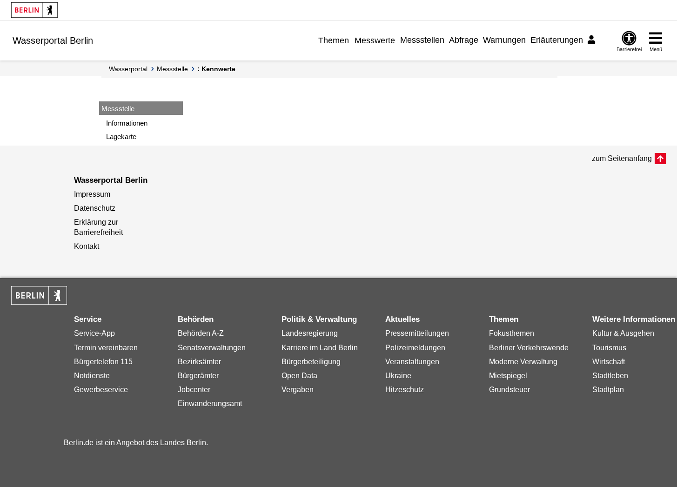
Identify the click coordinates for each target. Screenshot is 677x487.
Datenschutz (94, 208)
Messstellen (422, 40)
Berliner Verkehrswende (529, 348)
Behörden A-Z (201, 333)
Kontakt (86, 246)
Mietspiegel (508, 376)
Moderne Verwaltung (523, 362)
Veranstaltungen (412, 362)
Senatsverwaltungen (212, 348)
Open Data (299, 376)
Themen (333, 40)
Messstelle (172, 69)
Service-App (94, 333)
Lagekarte (121, 136)
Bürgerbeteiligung (311, 362)
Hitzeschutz (404, 390)
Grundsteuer (509, 390)
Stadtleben (610, 376)
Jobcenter (194, 390)
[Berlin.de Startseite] (34, 10)
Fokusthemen (511, 333)
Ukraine (398, 376)
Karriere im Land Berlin (320, 348)
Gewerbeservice (101, 390)
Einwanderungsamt (210, 403)
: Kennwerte (216, 69)
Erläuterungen (556, 40)
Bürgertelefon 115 (103, 362)
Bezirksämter (199, 362)
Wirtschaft (608, 362)
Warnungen (504, 40)
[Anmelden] (593, 40)
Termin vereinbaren (106, 348)
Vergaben (298, 390)
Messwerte (375, 40)
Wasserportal (128, 69)
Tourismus (609, 348)
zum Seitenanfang (622, 158)
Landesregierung (310, 333)
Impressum (92, 194)
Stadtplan (608, 390)
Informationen (126, 123)
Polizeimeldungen (415, 348)
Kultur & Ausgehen (623, 333)
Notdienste (92, 376)
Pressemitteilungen (417, 333)
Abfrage (463, 40)
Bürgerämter (198, 376)
